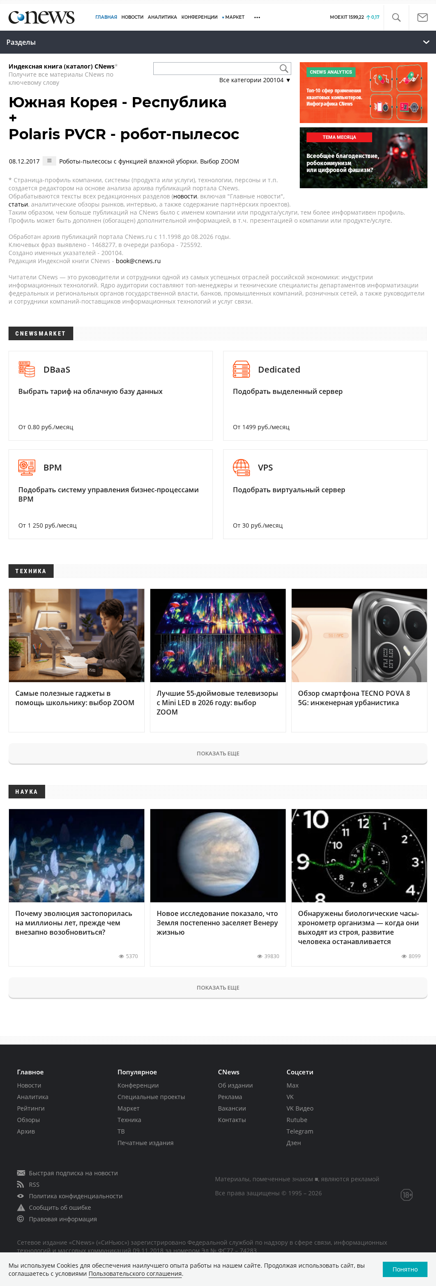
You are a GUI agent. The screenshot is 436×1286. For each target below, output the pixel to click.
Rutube (297, 1120)
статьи (18, 204)
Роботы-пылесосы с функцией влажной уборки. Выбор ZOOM (149, 161)
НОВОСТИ (132, 17)
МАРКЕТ (234, 17)
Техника (129, 1120)
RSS (34, 1184)
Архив (26, 1131)
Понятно (405, 1269)
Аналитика (162, 17)
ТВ (121, 1131)
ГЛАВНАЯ (106, 17)
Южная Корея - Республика (118, 102)
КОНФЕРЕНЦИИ (199, 17)
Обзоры (28, 1120)
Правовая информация (63, 1219)
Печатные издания (146, 1143)
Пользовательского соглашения (135, 1273)
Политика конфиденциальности (76, 1196)
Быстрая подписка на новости (73, 1173)
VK (290, 1097)
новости (185, 196)
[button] (396, 17)
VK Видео (300, 1108)
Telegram (300, 1131)
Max (292, 1085)
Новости (29, 1085)
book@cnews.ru (138, 261)
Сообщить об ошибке (60, 1207)
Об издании (235, 1085)
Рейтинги (31, 1108)
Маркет (129, 1108)
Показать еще (218, 753)
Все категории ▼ (255, 80)
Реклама (230, 1097)
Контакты (232, 1120)
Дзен (294, 1143)
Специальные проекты (151, 1097)
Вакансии (232, 1108)
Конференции (138, 1085)
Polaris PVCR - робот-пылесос (124, 134)
